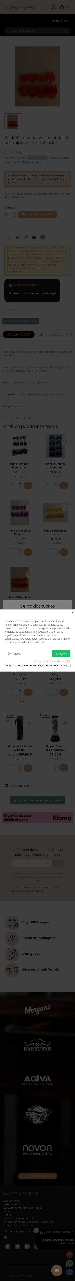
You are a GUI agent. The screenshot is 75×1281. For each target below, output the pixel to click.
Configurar (14, 653)
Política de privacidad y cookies (51, 660)
